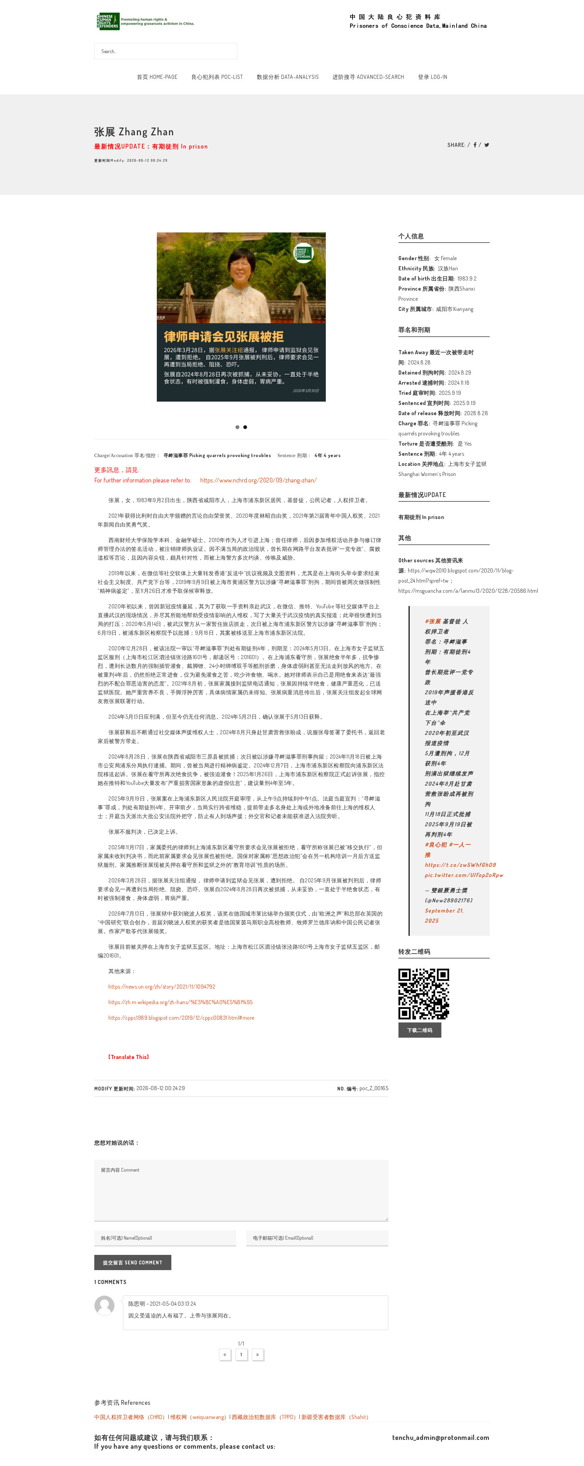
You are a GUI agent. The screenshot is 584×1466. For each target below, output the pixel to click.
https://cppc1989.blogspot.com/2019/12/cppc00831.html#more (181, 1017)
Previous (84, 323)
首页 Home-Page (157, 76)
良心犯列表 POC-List (217, 76)
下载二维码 (420, 1030)
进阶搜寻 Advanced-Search (368, 76)
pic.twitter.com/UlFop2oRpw (464, 875)
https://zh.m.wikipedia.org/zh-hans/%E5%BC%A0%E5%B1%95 (180, 1002)
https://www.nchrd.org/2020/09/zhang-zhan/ (258, 480)
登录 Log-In (432, 76)
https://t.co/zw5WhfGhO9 (460, 864)
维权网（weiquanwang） (199, 1417)
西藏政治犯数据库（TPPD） (265, 1417)
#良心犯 (436, 844)
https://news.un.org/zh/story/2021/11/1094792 (161, 986)
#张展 (433, 621)
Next (400, 323)
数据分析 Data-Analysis (288, 76)
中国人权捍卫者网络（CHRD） (131, 1417)
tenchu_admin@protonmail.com (441, 1437)
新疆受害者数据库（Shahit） (336, 1417)
